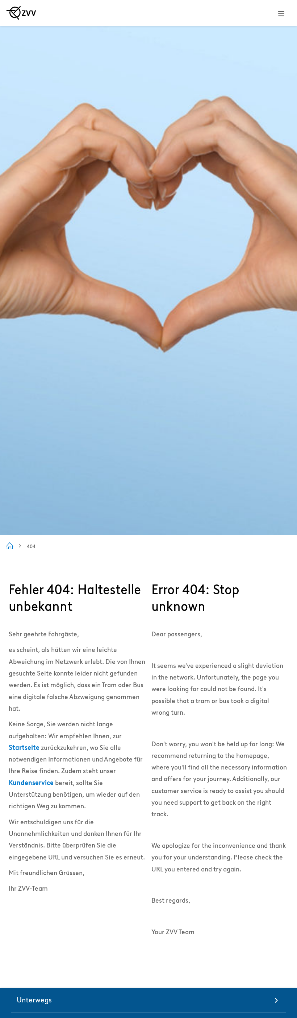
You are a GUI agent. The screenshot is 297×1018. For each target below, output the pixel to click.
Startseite (24, 747)
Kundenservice (31, 783)
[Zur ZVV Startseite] (21, 13)
